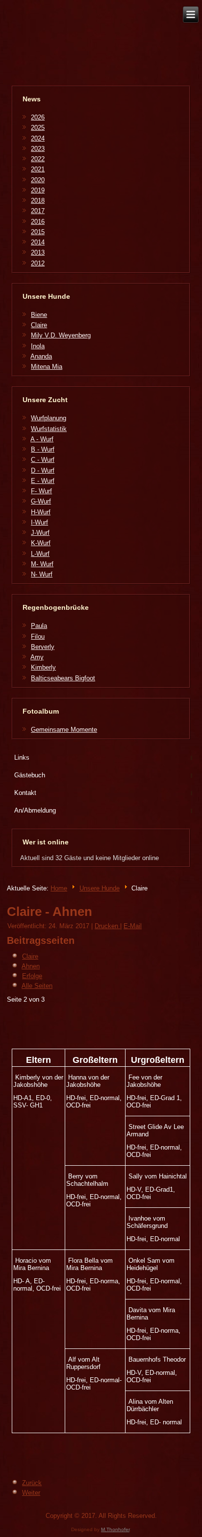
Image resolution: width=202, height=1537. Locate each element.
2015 (38, 232)
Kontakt (25, 792)
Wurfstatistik (49, 428)
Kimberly (43, 667)
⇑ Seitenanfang (172, 1527)
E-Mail (133, 926)
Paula (39, 625)
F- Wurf (41, 491)
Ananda (41, 356)
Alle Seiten (37, 985)
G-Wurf (41, 501)
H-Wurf (40, 512)
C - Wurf (42, 459)
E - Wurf (42, 480)
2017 (38, 211)
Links (21, 757)
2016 (38, 221)
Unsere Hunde (99, 888)
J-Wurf (40, 532)
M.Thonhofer (115, 1529)
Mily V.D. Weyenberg (61, 335)
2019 (38, 190)
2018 (38, 200)
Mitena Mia (46, 366)
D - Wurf (42, 470)
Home (58, 888)
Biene (39, 314)
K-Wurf (40, 543)
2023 (38, 148)
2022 (38, 159)
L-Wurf (40, 553)
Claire (39, 325)
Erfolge (32, 976)
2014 (38, 242)
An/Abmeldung (35, 810)
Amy (37, 657)
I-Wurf (39, 522)
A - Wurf (41, 439)
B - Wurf (42, 449)
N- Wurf (41, 574)
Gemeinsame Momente (64, 729)
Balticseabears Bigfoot (63, 678)
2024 (38, 138)
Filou (38, 636)
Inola (38, 346)
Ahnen (31, 966)
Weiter (31, 1492)
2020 (38, 180)
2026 (38, 117)
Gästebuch (29, 775)
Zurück (32, 1483)
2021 (38, 169)
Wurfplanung (48, 418)
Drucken (107, 926)
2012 (38, 263)
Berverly (42, 646)
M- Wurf (42, 564)
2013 (38, 252)
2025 (38, 127)
